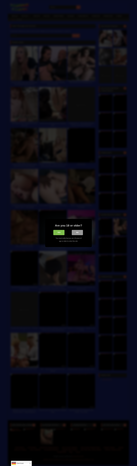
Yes (58, 232)
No (77, 232)
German (20, 463)
